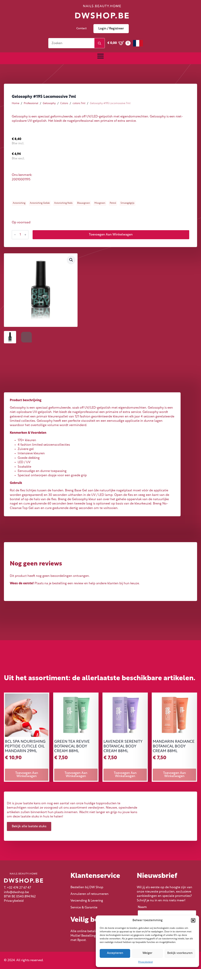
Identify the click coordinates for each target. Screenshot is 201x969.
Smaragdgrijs (127, 203)
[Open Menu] (100, 56)
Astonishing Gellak (40, 203)
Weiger (147, 953)
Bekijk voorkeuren (180, 953)
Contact (81, 28)
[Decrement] (15, 234)
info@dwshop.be (16, 892)
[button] (193, 920)
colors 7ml (79, 103)
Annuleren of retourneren (89, 894)
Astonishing (19, 203)
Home (15, 103)
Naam (143, 907)
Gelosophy (49, 103)
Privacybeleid (145, 962)
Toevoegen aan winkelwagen (111, 234)
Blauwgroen (83, 203)
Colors (64, 103)
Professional (31, 103)
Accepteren (115, 953)
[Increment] (25, 234)
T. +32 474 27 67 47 (17, 887)
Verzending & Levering (86, 900)
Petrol (113, 203)
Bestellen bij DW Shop (86, 887)
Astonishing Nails (63, 203)
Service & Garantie (83, 907)
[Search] (99, 43)
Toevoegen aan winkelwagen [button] (26, 775)
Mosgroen (99, 203)
